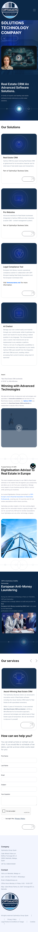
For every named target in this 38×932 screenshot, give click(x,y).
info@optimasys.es (11, 880)
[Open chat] (33, 466)
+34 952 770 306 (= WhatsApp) (14, 877)
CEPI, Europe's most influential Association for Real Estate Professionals (17, 497)
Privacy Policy (12, 919)
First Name (4, 756)
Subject (3, 784)
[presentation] (31, 660)
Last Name (4, 765)
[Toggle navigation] (34, 10)
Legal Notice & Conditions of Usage (12, 922)
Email (2, 775)
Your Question (5, 794)
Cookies (32, 922)
